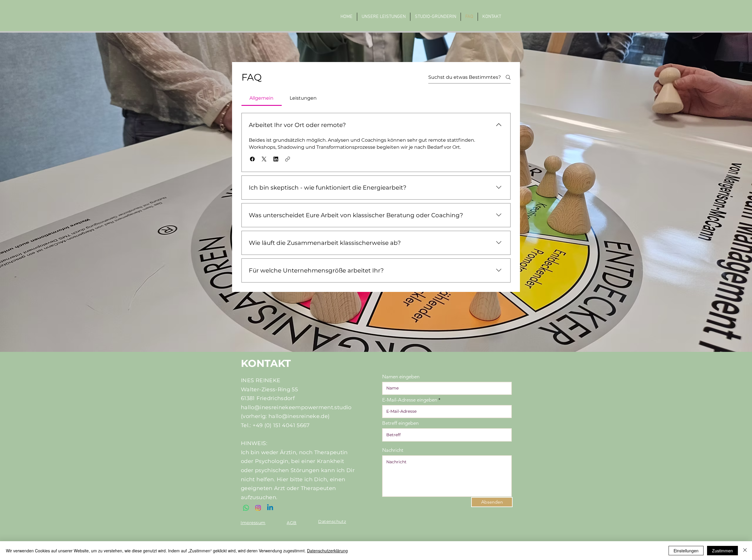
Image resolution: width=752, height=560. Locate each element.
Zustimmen (722, 551)
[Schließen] (744, 550)
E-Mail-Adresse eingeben (409, 399)
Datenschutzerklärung (327, 551)
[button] (252, 159)
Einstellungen (686, 551)
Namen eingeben (400, 376)
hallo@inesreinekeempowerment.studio (296, 407)
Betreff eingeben (400, 423)
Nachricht (392, 450)
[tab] (261, 98)
